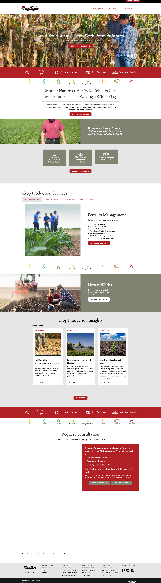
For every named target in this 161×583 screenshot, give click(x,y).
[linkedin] (127, 570)
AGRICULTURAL (87, 565)
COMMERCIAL (106, 565)
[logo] (30, 567)
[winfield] (133, 581)
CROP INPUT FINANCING (121, 483)
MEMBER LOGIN (47, 565)
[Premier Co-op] (32, 8)
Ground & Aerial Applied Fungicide (101, 477)
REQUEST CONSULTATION (80, 46)
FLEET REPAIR (106, 575)
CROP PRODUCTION (88, 568)
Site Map (38, 580)
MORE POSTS (80, 398)
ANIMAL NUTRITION (88, 570)
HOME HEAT (66, 568)
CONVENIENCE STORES (69, 570)
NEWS (44, 570)
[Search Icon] (138, 8)
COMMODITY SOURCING (110, 573)
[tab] (32, 199)
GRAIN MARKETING (88, 575)
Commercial (128, 8)
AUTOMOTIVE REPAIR (69, 575)
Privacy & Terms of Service (28, 580)
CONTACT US (46, 568)
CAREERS (45, 573)
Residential (98, 8)
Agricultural (113, 8)
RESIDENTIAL (66, 565)
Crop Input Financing (124, 477)
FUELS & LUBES (87, 573)
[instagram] (132, 570)
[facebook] (123, 570)
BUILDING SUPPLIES (108, 570)
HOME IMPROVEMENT (69, 573)
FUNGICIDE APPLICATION (99, 483)
